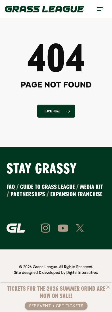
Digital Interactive (81, 272)
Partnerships (27, 194)
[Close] (108, 287)
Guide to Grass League (47, 186)
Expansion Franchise (76, 194)
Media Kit (91, 186)
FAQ (11, 186)
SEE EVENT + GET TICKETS (56, 306)
